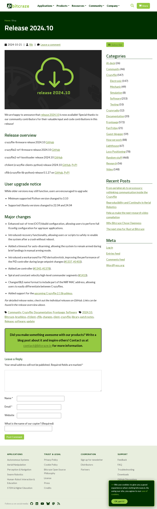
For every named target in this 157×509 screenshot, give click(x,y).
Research (111, 163)
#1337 (68, 261)
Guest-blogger (114, 134)
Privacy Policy (51, 459)
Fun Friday (112, 128)
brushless (20, 316)
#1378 (46, 268)
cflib (39, 316)
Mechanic (115, 86)
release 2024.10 (50, 114)
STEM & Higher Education (19, 488)
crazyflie (66, 316)
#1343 (37, 268)
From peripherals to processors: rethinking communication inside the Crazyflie (127, 192)
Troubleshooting (126, 469)
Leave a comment (51, 44)
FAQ (120, 464)
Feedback (122, 459)
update (31, 321)
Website (9, 415)
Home (7, 20)
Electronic (116, 80)
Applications (44, 5)
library (75, 316)
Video (109, 169)
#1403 (77, 261)
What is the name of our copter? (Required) (29, 423)
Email (8, 406)
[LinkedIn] (37, 504)
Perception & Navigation (19, 469)
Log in (109, 247)
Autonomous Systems (18, 459)
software (20, 321)
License (47, 478)
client (56, 316)
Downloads (123, 474)
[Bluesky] (48, 504)
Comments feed (115, 259)
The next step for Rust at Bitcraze (125, 229)
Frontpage (59, 312)
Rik (31, 44)
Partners (85, 469)
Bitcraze (9, 316)
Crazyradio (112, 110)
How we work (114, 139)
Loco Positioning (115, 151)
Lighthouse (112, 145)
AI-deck (110, 63)
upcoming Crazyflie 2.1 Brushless (53, 293)
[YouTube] (42, 504)
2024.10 (87, 312)
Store (145, 5)
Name (9, 398)
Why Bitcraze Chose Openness (123, 223)
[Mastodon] (53, 504)
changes (47, 316)
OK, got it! (119, 501)
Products (62, 5)
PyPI (74, 165)
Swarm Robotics (15, 474)
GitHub (50, 142)
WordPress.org (115, 265)
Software (71, 312)
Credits (47, 488)
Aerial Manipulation (16, 464)
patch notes (87, 316)
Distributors (87, 464)
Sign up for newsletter (92, 459)
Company (112, 5)
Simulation (116, 92)
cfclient (31, 316)
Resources (78, 5)
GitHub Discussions (127, 479)
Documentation (43, 312)
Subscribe (116, 44)
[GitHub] (31, 504)
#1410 (82, 275)
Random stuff (114, 157)
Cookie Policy (50, 464)
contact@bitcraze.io (37, 345)
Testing (114, 104)
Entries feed (113, 253)
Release (9, 321)
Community (95, 5)
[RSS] (58, 504)
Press (47, 483)
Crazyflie (27, 312)
